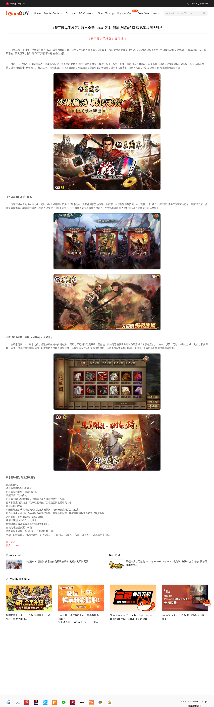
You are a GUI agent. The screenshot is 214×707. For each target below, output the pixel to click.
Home (37, 13)
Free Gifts (143, 13)
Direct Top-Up (105, 13)
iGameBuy (17, 13)
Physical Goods (125, 13)
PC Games (85, 13)
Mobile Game (51, 13)
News (155, 13)
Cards (69, 13)
